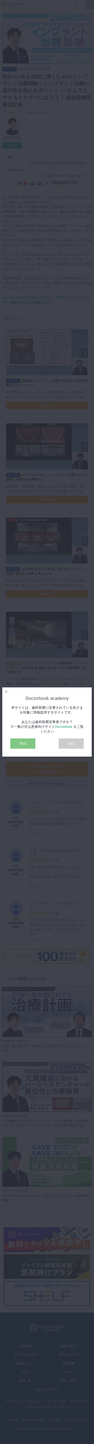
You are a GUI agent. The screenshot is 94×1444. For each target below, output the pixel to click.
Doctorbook (63, 726)
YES (22, 743)
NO (71, 743)
